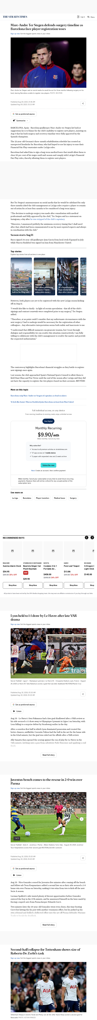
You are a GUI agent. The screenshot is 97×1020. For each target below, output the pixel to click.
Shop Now (12, 585)
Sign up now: (15, 33)
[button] (81, 16)
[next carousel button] (81, 819)
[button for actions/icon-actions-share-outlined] (82, 103)
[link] (15, 17)
